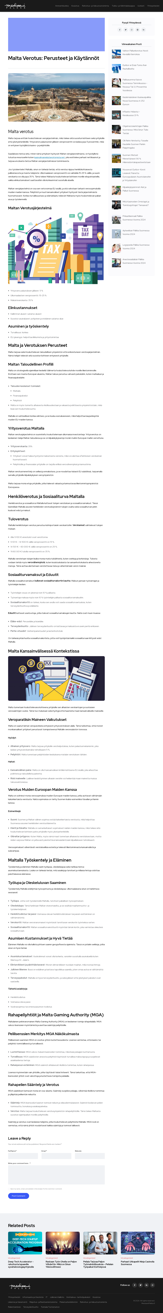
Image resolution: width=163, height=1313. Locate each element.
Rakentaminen (14, 1307)
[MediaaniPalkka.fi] (15, 5)
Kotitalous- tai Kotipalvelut (78, 1297)
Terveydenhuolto (30, 1307)
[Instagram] (152, 1285)
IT (46, 1297)
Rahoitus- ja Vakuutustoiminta (95, 6)
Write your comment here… (19, 1163)
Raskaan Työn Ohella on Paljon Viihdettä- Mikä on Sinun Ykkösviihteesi (61, 1264)
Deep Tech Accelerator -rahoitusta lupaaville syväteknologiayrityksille (21, 1264)
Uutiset (141, 6)
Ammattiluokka (62, 6)
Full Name (12, 1151)
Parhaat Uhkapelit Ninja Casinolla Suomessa (137, 1263)
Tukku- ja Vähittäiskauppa (123, 6)
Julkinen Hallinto (57, 1297)
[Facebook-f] (134, 1285)
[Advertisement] (57, 34)
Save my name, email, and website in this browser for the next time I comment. (36, 1189)
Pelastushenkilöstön (69, 1302)
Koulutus (75, 6)
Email (44, 1151)
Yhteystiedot (153, 6)
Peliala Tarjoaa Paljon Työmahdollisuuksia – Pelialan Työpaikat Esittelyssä (98, 1264)
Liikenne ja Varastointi (17, 1302)
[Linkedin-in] (146, 1285)
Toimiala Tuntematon (50, 1307)
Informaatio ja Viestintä (33, 1297)
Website (78, 1151)
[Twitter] (140, 1285)
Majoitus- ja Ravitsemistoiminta (43, 1302)
